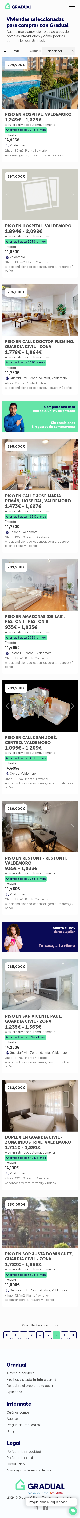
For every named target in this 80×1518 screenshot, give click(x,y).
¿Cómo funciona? (20, 1373)
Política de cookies (21, 1458)
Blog (10, 1431)
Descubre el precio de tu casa (30, 1386)
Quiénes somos (18, 1412)
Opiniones (14, 1392)
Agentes (13, 1419)
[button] (72, 6)
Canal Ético (16, 1464)
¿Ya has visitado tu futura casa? (31, 1379)
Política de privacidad (24, 1451)
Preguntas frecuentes (23, 1425)
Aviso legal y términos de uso (29, 1470)
